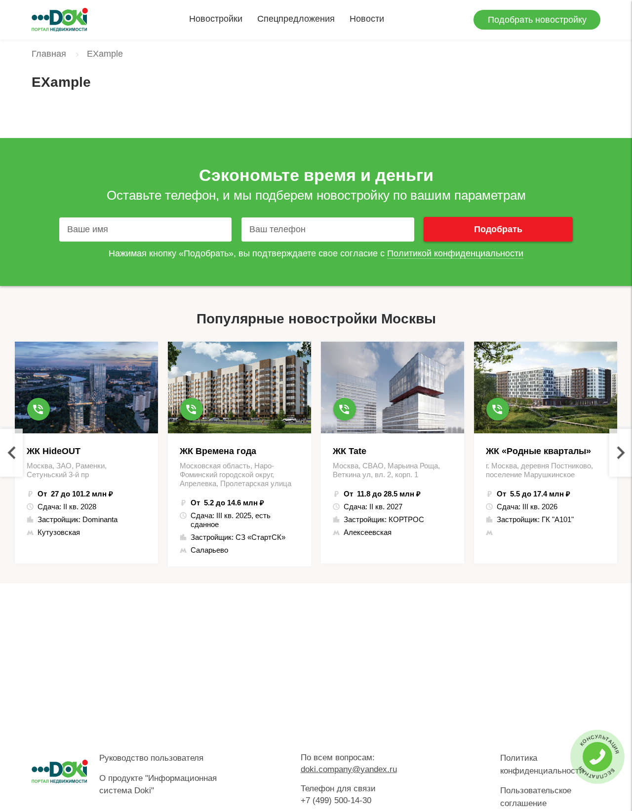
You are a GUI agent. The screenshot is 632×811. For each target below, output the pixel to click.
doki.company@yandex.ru (349, 769)
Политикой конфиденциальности (455, 253)
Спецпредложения (296, 19)
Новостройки (215, 19)
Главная (49, 54)
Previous (11, 453)
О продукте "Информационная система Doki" (158, 785)
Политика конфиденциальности (542, 764)
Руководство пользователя (151, 758)
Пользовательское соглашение (535, 797)
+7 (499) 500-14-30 (336, 800)
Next (620, 453)
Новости (367, 19)
